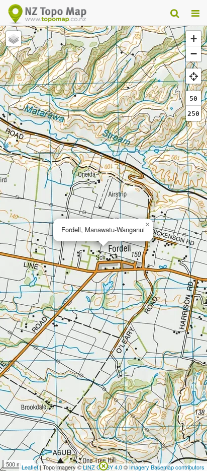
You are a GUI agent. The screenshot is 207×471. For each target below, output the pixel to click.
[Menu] (195, 12)
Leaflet (30, 467)
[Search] (174, 12)
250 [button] (193, 113)
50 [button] (193, 98)
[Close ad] (103, 465)
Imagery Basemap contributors (166, 467)
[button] (147, 225)
